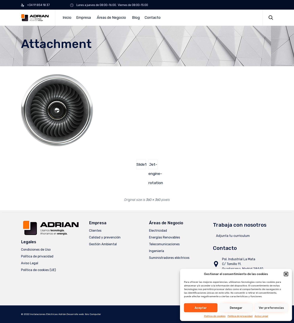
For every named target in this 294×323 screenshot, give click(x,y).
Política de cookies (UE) (38, 270)
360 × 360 (153, 200)
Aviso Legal (261, 316)
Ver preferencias (271, 308)
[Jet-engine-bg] (57, 145)
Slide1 (141, 164)
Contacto (153, 17)
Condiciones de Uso (36, 249)
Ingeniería (156, 251)
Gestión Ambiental (103, 244)
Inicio (67, 17)
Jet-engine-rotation (153, 165)
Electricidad (158, 230)
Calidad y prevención (105, 237)
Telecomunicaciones (164, 244)
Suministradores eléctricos (169, 258)
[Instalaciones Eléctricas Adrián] (35, 17)
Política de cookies (215, 316)
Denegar (236, 308)
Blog (136, 17)
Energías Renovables (164, 237)
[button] (286, 274)
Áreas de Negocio (111, 17)
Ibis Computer (93, 314)
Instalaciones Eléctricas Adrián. (48, 314)
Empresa (83, 17)
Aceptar (201, 308)
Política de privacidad (240, 316)
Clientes (95, 230)
